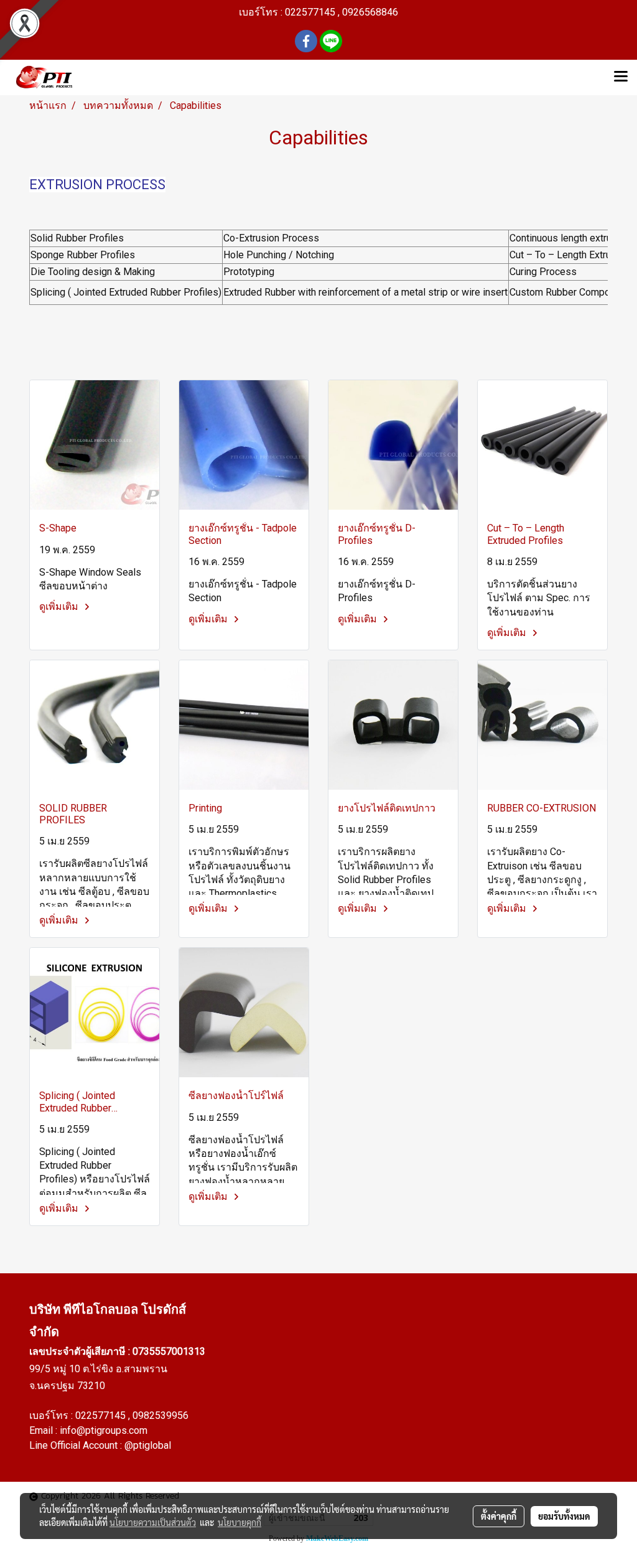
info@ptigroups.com (103, 1430)
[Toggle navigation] (621, 77)
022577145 (101, 1415)
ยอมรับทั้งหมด (564, 1516)
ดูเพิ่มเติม (60, 606)
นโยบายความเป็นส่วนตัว (152, 1522)
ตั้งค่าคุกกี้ (498, 1516)
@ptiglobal (147, 1445)
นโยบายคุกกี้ (239, 1522)
